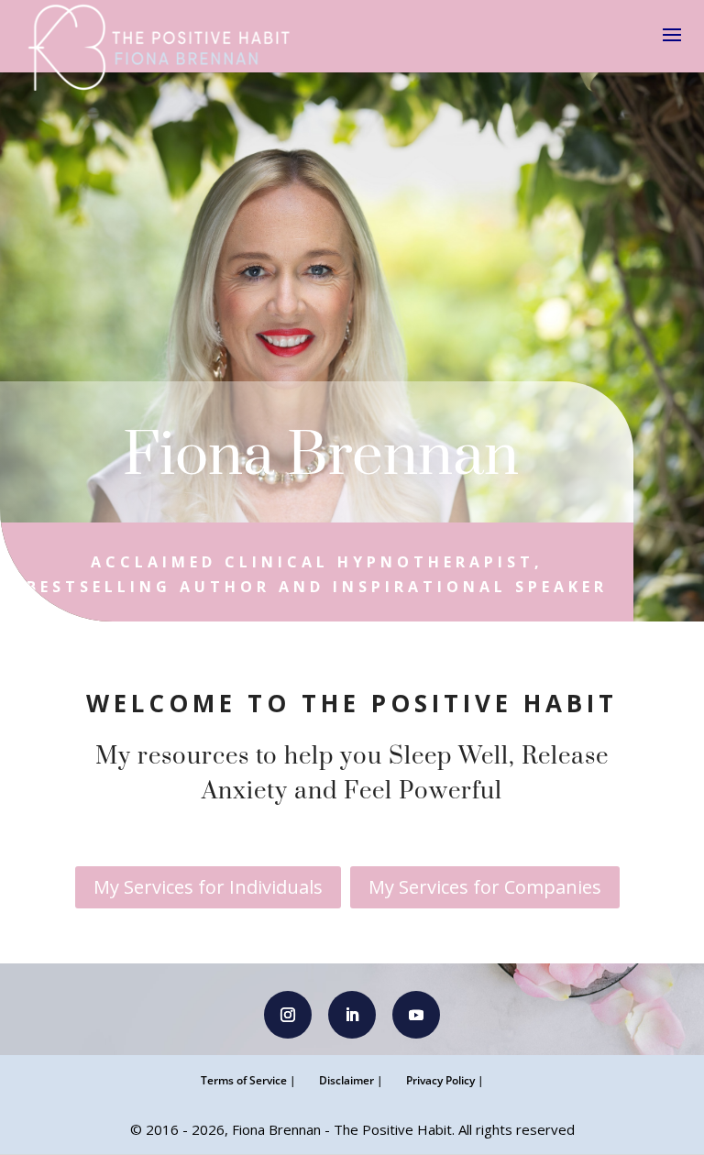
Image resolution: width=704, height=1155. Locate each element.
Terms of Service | (248, 1080)
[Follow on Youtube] (416, 1015)
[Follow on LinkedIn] (352, 1015)
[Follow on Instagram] (288, 1015)
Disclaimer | (351, 1080)
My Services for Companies (484, 886)
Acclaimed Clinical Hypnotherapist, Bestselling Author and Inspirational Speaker (317, 574)
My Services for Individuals (208, 886)
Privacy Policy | (445, 1080)
